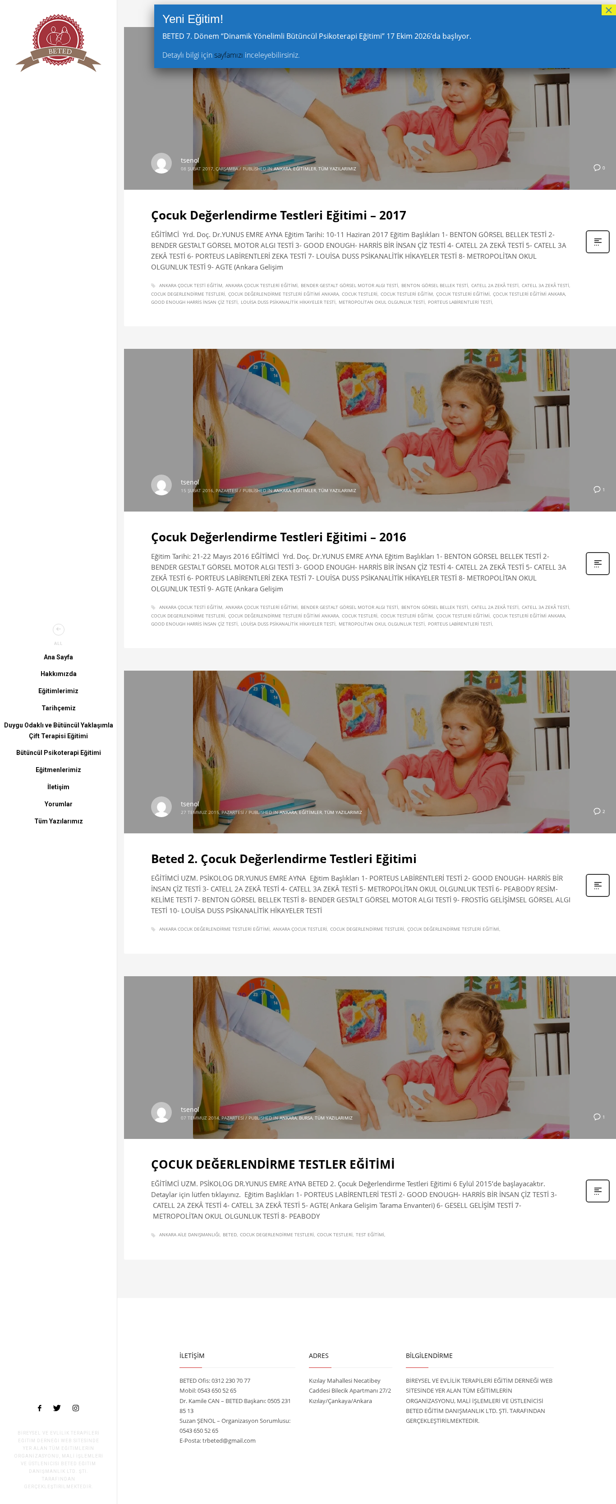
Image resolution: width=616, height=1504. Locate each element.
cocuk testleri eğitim (407, 294)
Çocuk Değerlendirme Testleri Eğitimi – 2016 (278, 537)
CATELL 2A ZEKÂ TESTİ (495, 285)
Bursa (306, 1118)
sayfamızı (228, 55)
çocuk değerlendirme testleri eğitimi (453, 929)
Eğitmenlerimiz (58, 769)
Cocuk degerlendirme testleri (188, 294)
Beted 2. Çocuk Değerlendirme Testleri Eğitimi (284, 858)
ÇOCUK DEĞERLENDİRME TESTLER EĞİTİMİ (273, 1164)
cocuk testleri (359, 294)
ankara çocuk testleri (300, 929)
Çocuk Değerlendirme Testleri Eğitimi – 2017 (278, 215)
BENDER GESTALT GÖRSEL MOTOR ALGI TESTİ (349, 285)
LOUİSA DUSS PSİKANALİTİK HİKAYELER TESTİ (288, 302)
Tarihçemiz (58, 708)
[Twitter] (57, 1408)
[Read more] (597, 252)
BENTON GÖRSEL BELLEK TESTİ (434, 285)
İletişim (58, 787)
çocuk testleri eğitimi (463, 294)
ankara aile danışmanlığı (189, 1234)
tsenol (190, 160)
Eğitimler (304, 168)
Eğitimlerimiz (58, 691)
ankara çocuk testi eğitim (190, 285)
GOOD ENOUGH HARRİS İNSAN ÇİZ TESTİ (194, 302)
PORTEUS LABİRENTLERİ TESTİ (460, 302)
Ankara (282, 168)
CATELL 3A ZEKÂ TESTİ (545, 285)
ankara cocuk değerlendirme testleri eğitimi (214, 929)
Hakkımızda (59, 673)
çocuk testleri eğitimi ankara (529, 294)
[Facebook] (39, 1408)
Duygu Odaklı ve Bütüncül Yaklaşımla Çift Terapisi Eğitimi (58, 731)
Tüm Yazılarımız (58, 821)
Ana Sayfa (58, 657)
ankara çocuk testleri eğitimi (261, 285)
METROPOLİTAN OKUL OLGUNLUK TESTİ (382, 302)
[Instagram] (75, 1408)
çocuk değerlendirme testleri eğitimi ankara (283, 294)
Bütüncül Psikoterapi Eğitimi (58, 752)
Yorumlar (59, 804)
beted (230, 1234)
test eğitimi (370, 1234)
